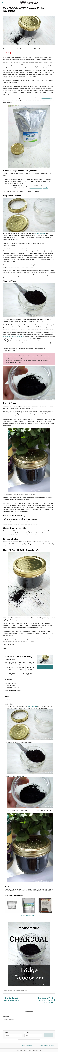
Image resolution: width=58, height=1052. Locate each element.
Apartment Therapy (46, 98)
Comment (6, 1016)
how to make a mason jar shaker (39, 188)
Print (45, 667)
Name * (7, 1032)
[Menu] (2, 2)
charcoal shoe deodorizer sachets (12, 336)
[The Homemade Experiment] (29, 2)
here (43, 49)
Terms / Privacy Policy (27, 1045)
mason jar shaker (40, 233)
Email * (26, 1033)
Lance (5, 988)
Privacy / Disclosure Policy (46, 1045)
